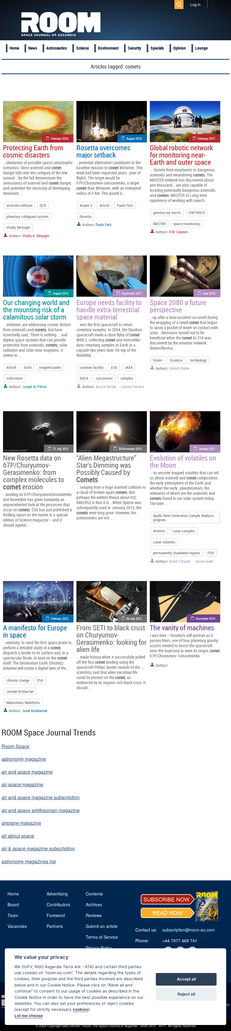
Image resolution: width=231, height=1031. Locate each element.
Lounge (201, 48)
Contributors (58, 904)
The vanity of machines (182, 627)
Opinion (179, 48)
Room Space (15, 746)
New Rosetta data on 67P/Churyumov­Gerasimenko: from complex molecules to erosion (33, 472)
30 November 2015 (130, 448)
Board (13, 904)
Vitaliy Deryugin (18, 227)
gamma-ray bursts (167, 212)
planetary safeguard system (27, 216)
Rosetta (85, 216)
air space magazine (22, 784)
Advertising (57, 893)
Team (13, 915)
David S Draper (179, 561)
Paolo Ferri (125, 205)
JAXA (129, 367)
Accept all (186, 979)
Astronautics (56, 48)
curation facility (91, 367)
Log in (195, 4)
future (157, 360)
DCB (43, 205)
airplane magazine (21, 822)
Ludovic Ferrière (132, 386)
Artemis (159, 531)
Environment (108, 48)
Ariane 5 (86, 205)
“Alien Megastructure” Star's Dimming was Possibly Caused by (106, 468)
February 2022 (59, 618)
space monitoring (186, 223)
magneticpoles (50, 367)
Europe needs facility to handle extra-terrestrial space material (109, 309)
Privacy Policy (99, 947)
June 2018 (208, 293)
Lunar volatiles (164, 542)
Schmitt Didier (179, 368)
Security (134, 48)
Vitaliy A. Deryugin (35, 235)
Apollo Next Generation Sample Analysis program (183, 517)
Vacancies (17, 926)
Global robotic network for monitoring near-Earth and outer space (181, 155)
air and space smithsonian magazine (41, 810)
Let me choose (28, 1015)
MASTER (159, 223)
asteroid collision (19, 205)
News (32, 48)
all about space (18, 835)
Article (104, 205)
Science (82, 48)
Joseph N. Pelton (34, 386)
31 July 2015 (60, 448)
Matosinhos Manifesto (23, 702)
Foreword (56, 915)
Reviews (94, 915)
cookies (80, 1009)
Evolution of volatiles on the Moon (183, 461)
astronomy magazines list (29, 861)
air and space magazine (27, 771)
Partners (55, 926)
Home (14, 48)
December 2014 (205, 618)
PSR (211, 552)
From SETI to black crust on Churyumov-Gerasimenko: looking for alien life (111, 638)
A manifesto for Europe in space (35, 631)
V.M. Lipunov (178, 231)
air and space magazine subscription (41, 797)
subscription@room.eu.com (188, 930)
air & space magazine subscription (38, 848)
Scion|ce (176, 360)
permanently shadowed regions (176, 552)
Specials (157, 48)
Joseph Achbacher (20, 691)
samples (126, 378)
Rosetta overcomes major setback (103, 151)
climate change (17, 680)
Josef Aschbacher (35, 710)
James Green (204, 561)
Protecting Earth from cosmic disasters (33, 151)
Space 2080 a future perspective (178, 306)
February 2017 (206, 138)
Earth (28, 367)
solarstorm (14, 378)
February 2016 (59, 138)
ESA (114, 367)
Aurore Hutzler (106, 386)
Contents (94, 893)
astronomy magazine (24, 758)
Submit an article (102, 926)
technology (198, 360)
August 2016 (134, 138)
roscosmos (104, 378)
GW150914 (197, 212)
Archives (94, 904)
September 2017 (132, 293)
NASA (84, 378)
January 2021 (207, 448)
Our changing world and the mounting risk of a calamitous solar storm (36, 309)
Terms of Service (102, 937)
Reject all (186, 994)
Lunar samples (184, 531)
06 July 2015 (134, 618)
